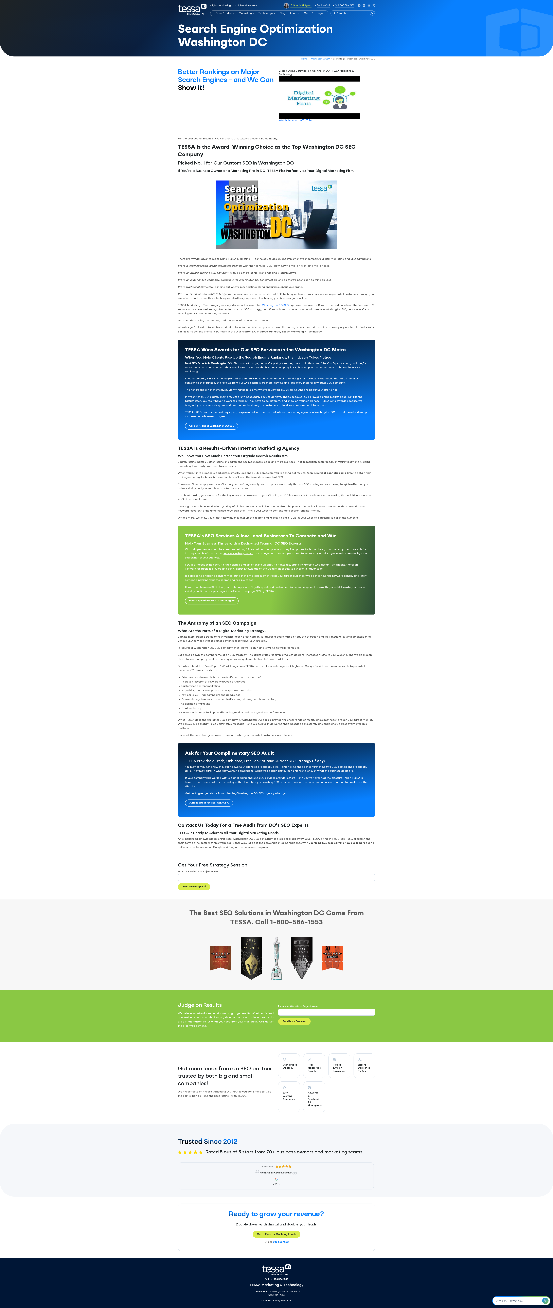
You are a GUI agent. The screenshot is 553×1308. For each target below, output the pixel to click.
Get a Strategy (313, 13)
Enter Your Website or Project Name (198, 872)
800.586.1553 (281, 1242)
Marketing (245, 13)
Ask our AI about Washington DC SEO (211, 426)
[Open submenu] (233, 13)
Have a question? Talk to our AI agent (212, 601)
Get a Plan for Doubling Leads (276, 1234)
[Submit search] (372, 13)
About (293, 13)
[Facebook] (359, 5)
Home (304, 59)
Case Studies (223, 13)
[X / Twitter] (374, 5)
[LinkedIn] (364, 5)
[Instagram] (369, 5)
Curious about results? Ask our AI (209, 803)
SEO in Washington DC (238, 553)
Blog (282, 13)
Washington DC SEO (320, 59)
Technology (265, 13)
